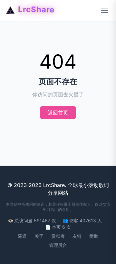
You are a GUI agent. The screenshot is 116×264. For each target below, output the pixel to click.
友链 (77, 236)
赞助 (93, 236)
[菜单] (104, 10)
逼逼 (22, 236)
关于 (39, 236)
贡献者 (58, 236)
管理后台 (58, 245)
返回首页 (58, 112)
